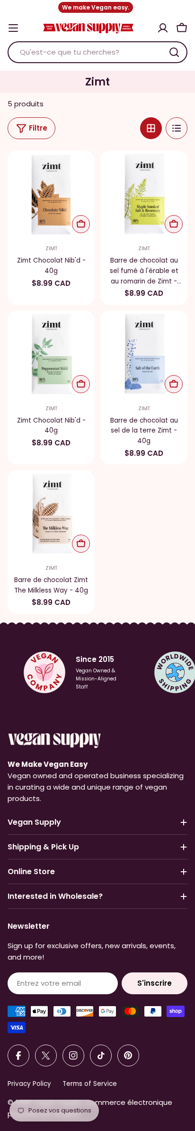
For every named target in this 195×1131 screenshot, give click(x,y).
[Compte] (162, 28)
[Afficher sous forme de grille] (151, 128)
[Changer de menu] (13, 28)
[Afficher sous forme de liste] (176, 128)
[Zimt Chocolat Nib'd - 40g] (51, 194)
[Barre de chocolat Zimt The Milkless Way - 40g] (51, 513)
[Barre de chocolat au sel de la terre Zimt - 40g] (143, 354)
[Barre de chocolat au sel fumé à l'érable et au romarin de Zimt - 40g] (143, 194)
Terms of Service (89, 1083)
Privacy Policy (29, 1083)
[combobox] (97, 52)
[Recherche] (174, 52)
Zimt (51, 248)
